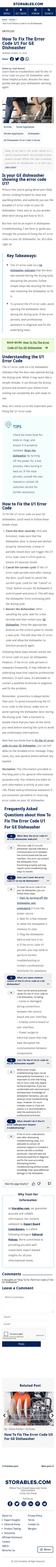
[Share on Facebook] (12, 59)
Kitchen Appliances (13, 133)
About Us (7, 1515)
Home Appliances (25, 127)
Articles (12, 20)
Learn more (10, 167)
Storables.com (20, 1208)
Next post (46, 1466)
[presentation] (4, 1415)
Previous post (11, 1466)
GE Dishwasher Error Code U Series (22, 140)
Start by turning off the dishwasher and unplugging (32, 903)
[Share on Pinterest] (22, 59)
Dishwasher (34, 133)
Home (4, 20)
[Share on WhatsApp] (27, 59)
